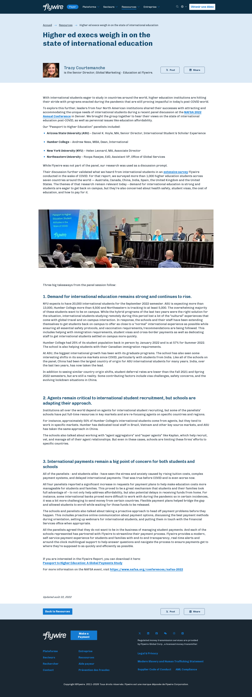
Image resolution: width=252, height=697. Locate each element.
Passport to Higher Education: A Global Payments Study (82, 563)
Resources (65, 25)
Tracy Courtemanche (84, 67)
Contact (48, 670)
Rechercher (50, 663)
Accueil (47, 25)
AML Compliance (186, 669)
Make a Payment (84, 635)
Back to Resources (57, 611)
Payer (72, 6)
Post (172, 70)
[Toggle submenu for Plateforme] (98, 7)
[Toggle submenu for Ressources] (138, 7)
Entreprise (150, 6)
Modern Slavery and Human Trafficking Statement (171, 661)
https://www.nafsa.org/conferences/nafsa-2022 (146, 569)
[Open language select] (186, 6)
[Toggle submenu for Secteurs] (116, 7)
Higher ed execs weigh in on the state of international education (118, 25)
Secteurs (108, 6)
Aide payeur (86, 663)
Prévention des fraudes (94, 670)
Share (196, 70)
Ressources (129, 6)
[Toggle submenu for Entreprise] (158, 7)
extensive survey (175, 172)
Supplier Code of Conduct (154, 669)
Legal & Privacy (148, 653)
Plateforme (89, 6)
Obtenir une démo (202, 6)
